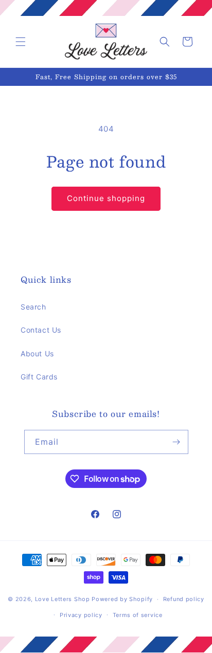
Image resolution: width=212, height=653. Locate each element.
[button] (20, 41)
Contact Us (41, 329)
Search (33, 306)
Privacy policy (81, 615)
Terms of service (138, 615)
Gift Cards (39, 376)
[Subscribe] (176, 442)
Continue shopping (106, 198)
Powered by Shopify (122, 599)
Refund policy (183, 599)
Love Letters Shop (62, 599)
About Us (37, 353)
